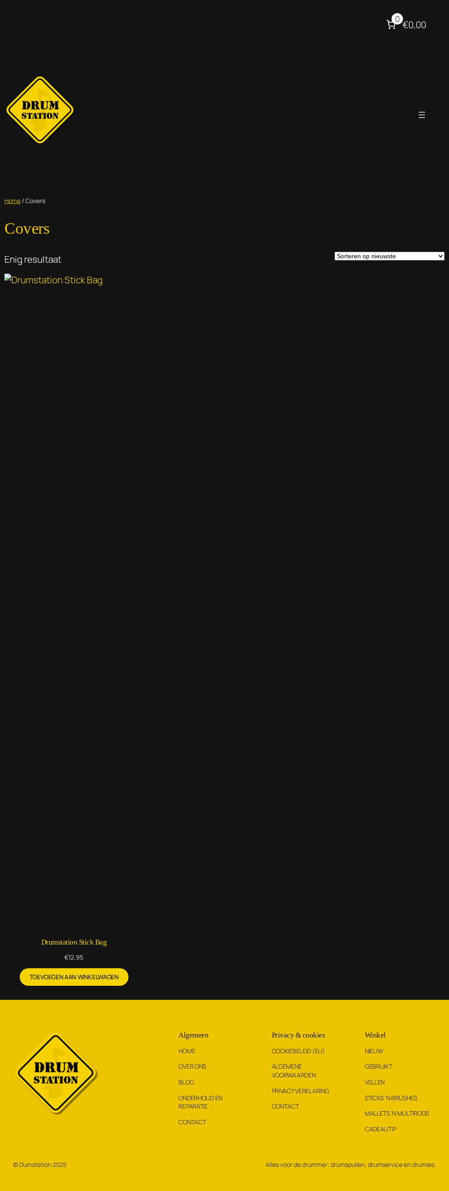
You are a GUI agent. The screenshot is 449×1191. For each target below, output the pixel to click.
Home (12, 200)
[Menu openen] (422, 115)
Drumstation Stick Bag (74, 942)
